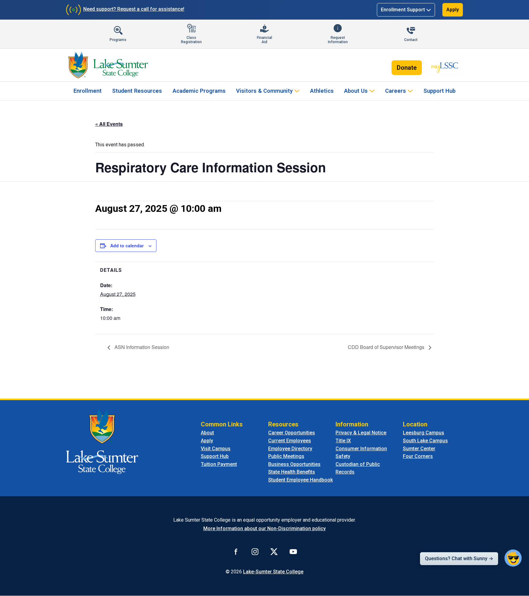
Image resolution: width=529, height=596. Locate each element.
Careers (395, 91)
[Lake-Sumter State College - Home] (108, 65)
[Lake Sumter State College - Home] (102, 441)
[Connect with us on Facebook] (236, 551)
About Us (356, 91)
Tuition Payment (219, 464)
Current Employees (289, 441)
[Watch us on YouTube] (293, 551)
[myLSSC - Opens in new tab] (445, 67)
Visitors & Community (264, 91)
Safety (343, 456)
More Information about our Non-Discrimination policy (264, 528)
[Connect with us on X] (274, 551)
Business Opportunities (294, 464)
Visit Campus (216, 449)
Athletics (322, 91)
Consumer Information (361, 449)
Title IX (343, 441)
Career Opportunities (291, 433)
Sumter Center (419, 449)
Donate (407, 67)
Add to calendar (127, 245)
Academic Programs (199, 91)
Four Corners (418, 456)
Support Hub (439, 91)
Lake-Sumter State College (273, 572)
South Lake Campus (425, 441)
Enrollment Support (403, 10)
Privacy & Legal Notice (361, 433)
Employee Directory (290, 449)
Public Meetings (286, 456)
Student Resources (137, 91)
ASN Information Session (141, 346)
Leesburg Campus (423, 433)
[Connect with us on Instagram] (255, 551)
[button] (513, 558)
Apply (452, 10)
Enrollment (87, 91)
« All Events (109, 123)
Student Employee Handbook (300, 480)
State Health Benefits (291, 472)
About (207, 433)
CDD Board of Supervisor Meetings (387, 346)
